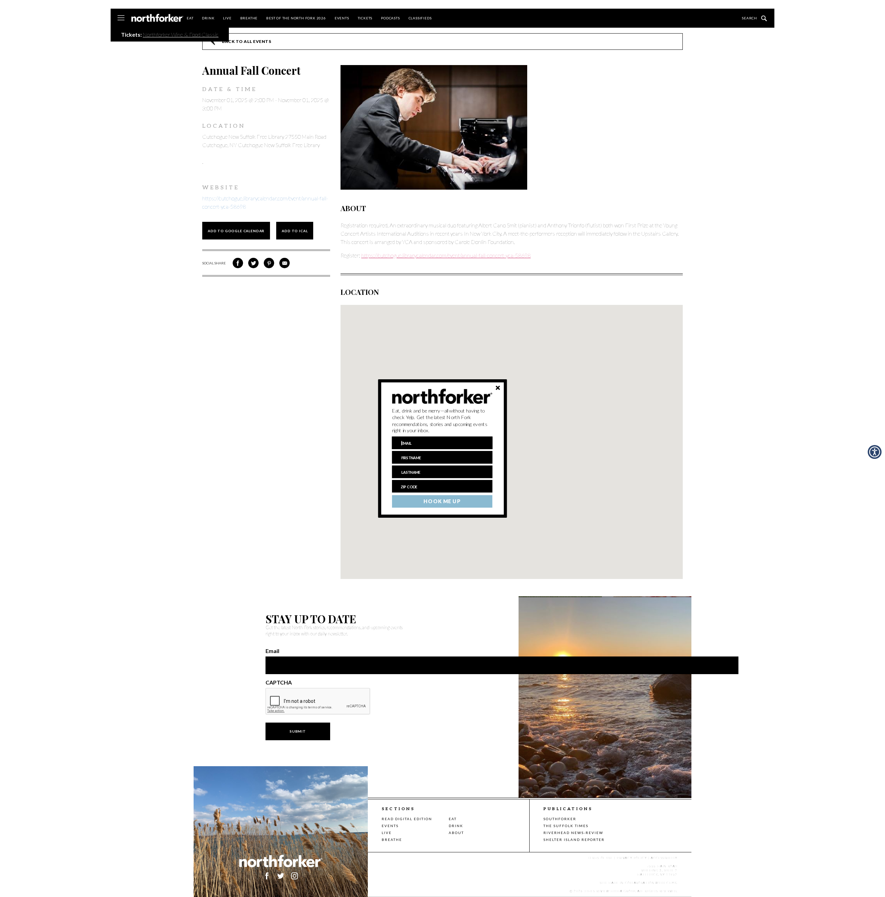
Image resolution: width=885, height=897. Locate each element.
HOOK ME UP (441, 501)
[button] (442, 421)
